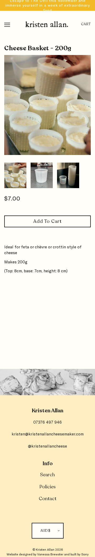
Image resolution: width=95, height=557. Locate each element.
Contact (47, 498)
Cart (86, 24)
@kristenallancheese (47, 446)
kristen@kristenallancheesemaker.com (48, 433)
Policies (47, 487)
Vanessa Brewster (50, 554)
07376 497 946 (47, 422)
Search (47, 474)
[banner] (46, 23)
